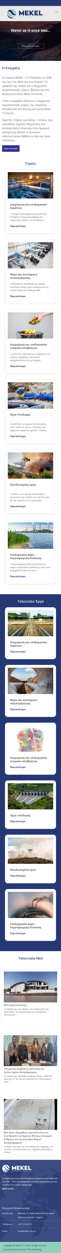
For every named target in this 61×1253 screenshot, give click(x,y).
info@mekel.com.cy (27, 1231)
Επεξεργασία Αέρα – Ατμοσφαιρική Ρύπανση (25, 556)
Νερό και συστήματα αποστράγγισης (23, 276)
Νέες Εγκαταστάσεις (15, 1005)
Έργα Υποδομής (20, 414)
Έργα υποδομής (20, 815)
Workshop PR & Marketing (29, 1249)
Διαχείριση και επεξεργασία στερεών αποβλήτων (28, 346)
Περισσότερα (31, 46)
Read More (8, 1188)
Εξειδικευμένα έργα (23, 484)
